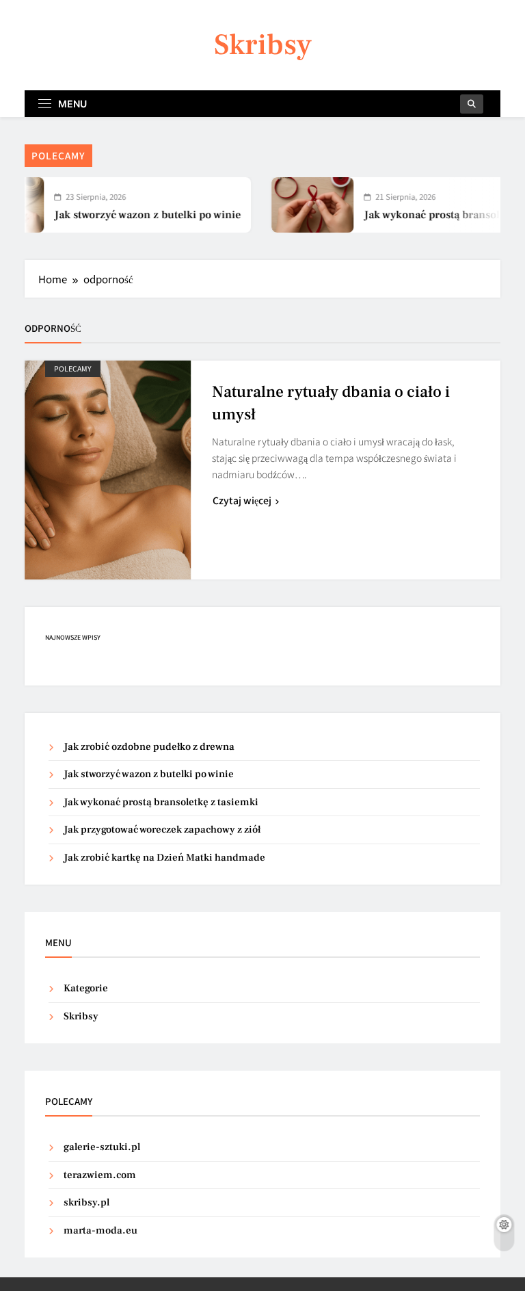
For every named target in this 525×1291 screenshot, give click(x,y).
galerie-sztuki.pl (102, 1146)
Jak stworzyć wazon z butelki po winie (133, 215)
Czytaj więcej (242, 500)
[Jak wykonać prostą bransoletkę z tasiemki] (299, 205)
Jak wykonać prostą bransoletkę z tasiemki (161, 802)
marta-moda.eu (100, 1230)
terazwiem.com (100, 1175)
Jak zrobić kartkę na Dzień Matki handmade (164, 857)
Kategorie (86, 988)
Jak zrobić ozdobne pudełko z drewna (149, 746)
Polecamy (73, 368)
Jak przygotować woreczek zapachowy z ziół (162, 829)
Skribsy (263, 45)
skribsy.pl (86, 1202)
